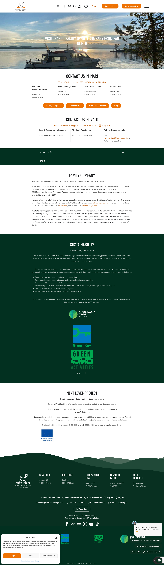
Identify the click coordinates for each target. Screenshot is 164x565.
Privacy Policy (35, 561)
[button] (56, 537)
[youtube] (91, 524)
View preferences (49, 556)
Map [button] (42, 160)
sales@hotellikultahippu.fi (67, 125)
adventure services (100, 203)
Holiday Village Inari (89, 205)
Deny (30, 556)
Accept (12, 556)
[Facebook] (64, 6)
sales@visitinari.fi (67, 82)
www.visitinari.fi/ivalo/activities (116, 138)
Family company (53, 106)
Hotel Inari (63, 205)
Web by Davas (91, 563)
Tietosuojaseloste (88, 515)
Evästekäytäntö (25, 561)
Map (108, 497)
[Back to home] (20, 6)
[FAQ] (86, 6)
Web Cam (83, 509)
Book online (110, 6)
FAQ (116, 106)
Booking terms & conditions (76, 518)
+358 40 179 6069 (86, 82)
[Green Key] (65, 539)
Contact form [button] (47, 152)
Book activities (93, 497)
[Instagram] (79, 6)
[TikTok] (97, 524)
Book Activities (131, 6)
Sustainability (74, 106)
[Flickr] (74, 6)
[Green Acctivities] (98, 539)
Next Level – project (97, 106)
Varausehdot (74, 515)
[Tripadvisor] (69, 6)
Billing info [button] (102, 82)
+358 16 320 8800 (89, 125)
